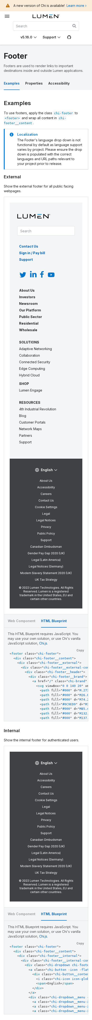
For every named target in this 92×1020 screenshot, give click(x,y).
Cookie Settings (46, 507)
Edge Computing (32, 369)
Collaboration (29, 355)
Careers (46, 494)
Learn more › (76, 6)
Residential (28, 323)
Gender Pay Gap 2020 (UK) (46, 553)
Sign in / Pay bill (32, 253)
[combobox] (46, 26)
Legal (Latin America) (46, 560)
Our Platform (30, 310)
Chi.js (43, 643)
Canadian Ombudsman (46, 546)
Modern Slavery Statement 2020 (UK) (46, 573)
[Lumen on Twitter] (23, 275)
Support (49, 37)
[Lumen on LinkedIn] (33, 275)
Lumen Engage (30, 390)
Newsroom (28, 304)
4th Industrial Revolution (37, 409)
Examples (12, 83)
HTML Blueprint (54, 621)
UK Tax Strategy (46, 579)
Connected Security (34, 362)
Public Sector (30, 317)
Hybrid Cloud (29, 375)
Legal (46, 513)
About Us (27, 290)
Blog (22, 416)
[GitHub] (69, 37)
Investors (27, 297)
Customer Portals (32, 422)
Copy (80, 650)
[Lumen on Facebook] (41, 275)
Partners (25, 435)
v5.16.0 (26, 37)
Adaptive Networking (35, 349)
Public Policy (46, 533)
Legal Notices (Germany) (46, 566)
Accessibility (59, 83)
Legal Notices (46, 520)
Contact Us (28, 246)
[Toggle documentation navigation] (7, 16)
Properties (34, 83)
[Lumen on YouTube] (51, 275)
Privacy (46, 527)
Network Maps (30, 429)
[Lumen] (46, 16)
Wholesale (28, 330)
